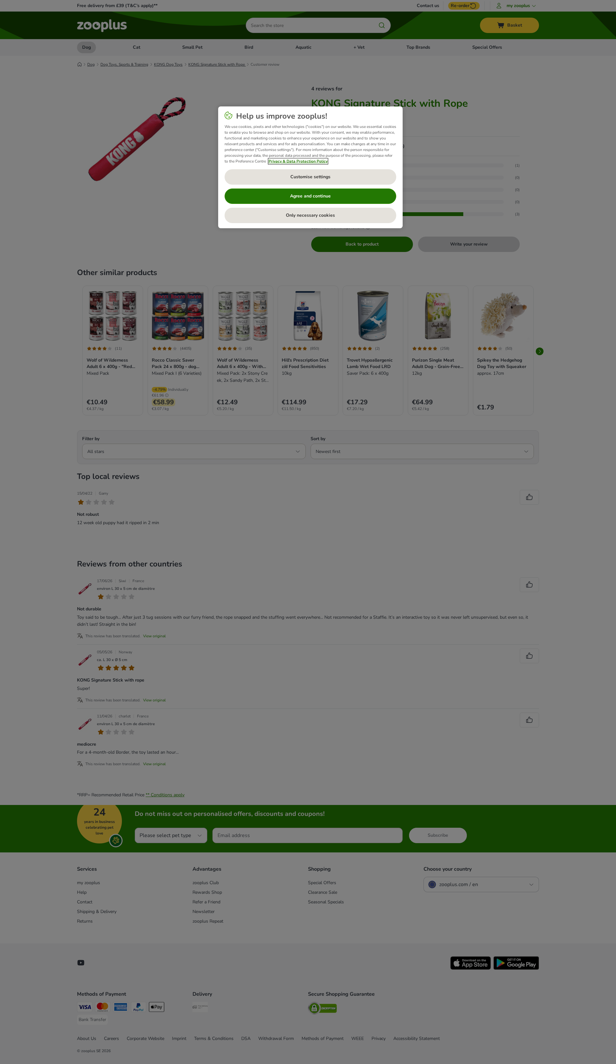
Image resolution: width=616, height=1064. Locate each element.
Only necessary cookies (310, 215)
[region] (310, 167)
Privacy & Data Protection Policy (298, 161)
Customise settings (310, 177)
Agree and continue (310, 196)
